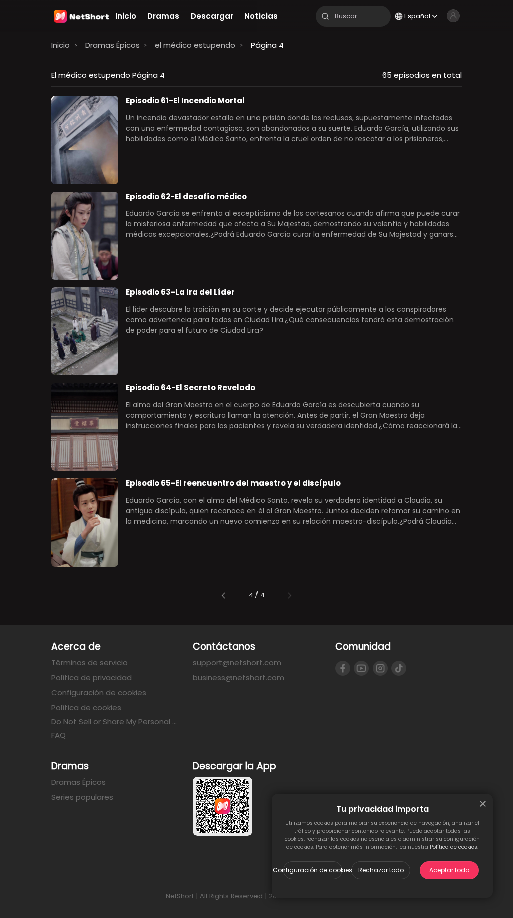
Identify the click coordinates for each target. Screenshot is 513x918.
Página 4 (267, 45)
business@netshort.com (238, 677)
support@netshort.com (237, 662)
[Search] (325, 16)
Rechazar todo (381, 870)
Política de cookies (453, 847)
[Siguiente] (289, 595)
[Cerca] (483, 804)
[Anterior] (223, 595)
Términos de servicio (89, 662)
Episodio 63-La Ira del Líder (180, 292)
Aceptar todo (449, 870)
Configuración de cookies (312, 870)
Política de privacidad (91, 677)
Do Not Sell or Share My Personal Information (114, 721)
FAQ (58, 735)
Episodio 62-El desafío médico (186, 196)
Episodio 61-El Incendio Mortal (185, 100)
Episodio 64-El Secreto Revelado (190, 387)
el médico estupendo (195, 45)
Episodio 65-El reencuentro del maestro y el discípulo (233, 483)
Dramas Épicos (112, 45)
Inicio (60, 45)
